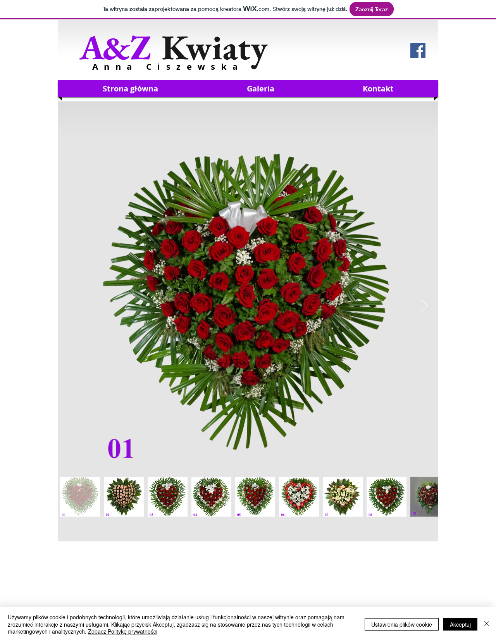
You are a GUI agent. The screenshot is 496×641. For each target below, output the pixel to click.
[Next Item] (424, 307)
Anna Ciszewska (168, 66)
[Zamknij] (486, 624)
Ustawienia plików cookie (401, 624)
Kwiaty (173, 47)
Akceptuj (460, 624)
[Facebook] (417, 50)
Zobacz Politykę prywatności (122, 631)
